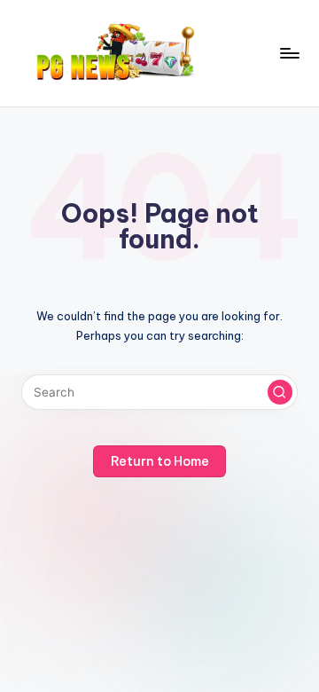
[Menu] (289, 53)
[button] (280, 392)
